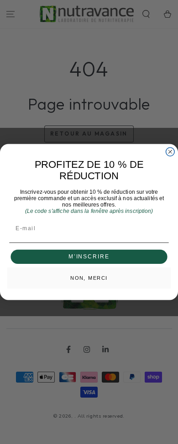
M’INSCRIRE (89, 257)
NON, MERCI (88, 278)
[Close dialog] (170, 151)
